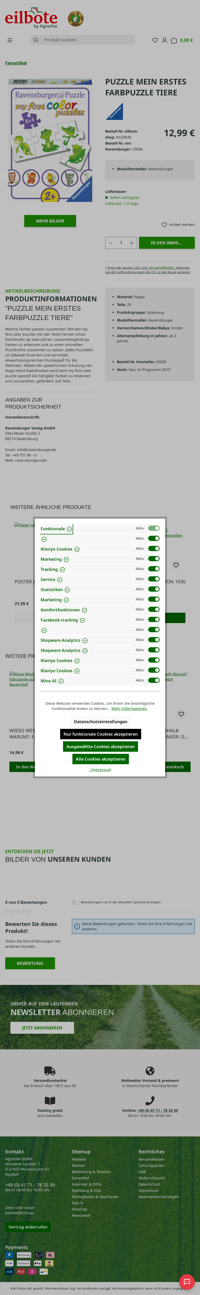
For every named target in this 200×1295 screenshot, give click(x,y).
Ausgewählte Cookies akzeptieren (100, 746)
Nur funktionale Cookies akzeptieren (101, 734)
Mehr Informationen (129, 708)
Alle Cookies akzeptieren (101, 759)
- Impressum (100, 769)
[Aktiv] (154, 528)
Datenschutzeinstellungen (100, 721)
